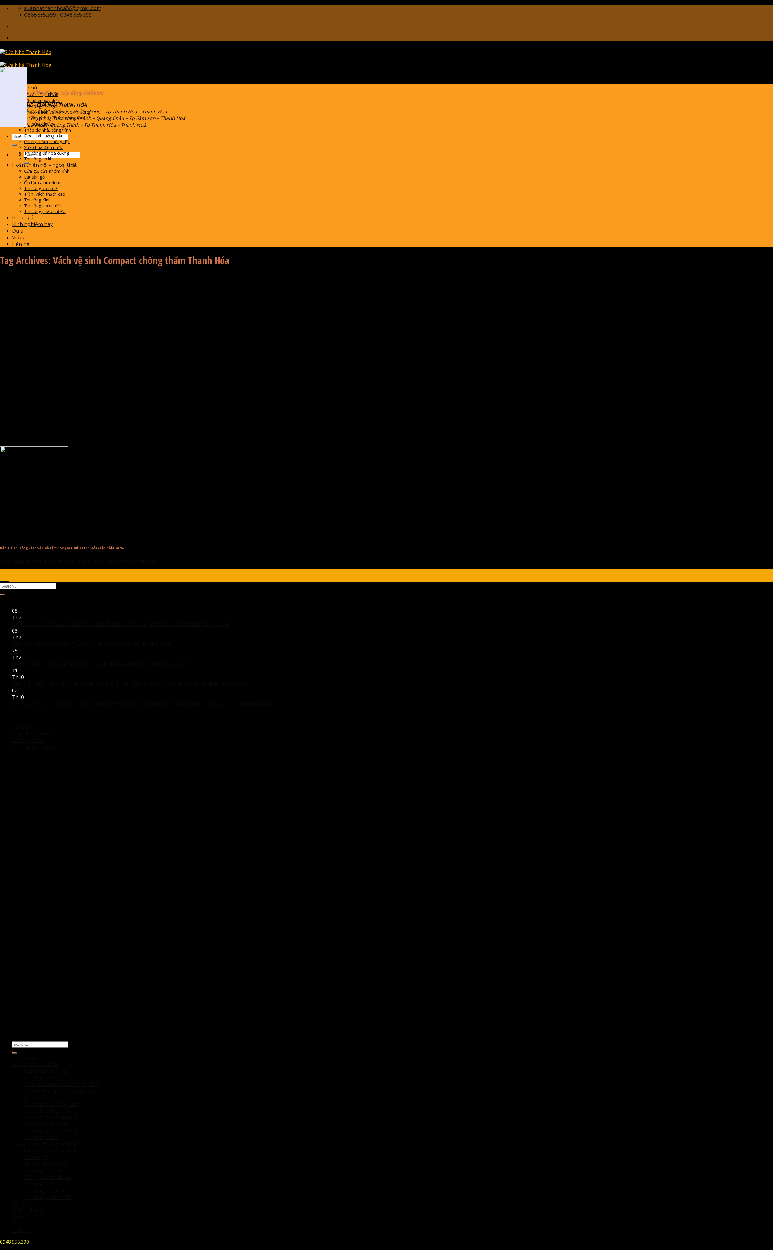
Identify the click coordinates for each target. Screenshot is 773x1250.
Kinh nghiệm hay (32, 224)
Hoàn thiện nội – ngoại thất (44, 165)
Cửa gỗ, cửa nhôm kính (46, 171)
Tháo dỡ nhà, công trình (47, 130)
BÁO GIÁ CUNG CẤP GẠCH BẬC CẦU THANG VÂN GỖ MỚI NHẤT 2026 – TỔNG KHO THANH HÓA (120, 624)
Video (19, 237)
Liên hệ (21, 244)
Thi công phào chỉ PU (45, 211)
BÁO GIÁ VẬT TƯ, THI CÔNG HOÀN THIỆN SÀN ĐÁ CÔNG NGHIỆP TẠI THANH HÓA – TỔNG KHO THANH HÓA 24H (141, 704)
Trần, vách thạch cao (44, 194)
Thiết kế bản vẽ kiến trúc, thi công (57, 112)
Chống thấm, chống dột (47, 141)
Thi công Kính (37, 200)
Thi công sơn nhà (41, 188)
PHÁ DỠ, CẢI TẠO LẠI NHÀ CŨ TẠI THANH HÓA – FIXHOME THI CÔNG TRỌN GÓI (103, 664)
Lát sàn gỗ (34, 177)
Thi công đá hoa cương (46, 153)
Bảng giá (22, 218)
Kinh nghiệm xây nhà (35, 746)
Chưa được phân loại (35, 733)
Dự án (19, 231)
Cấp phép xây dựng (43, 100)
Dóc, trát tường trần (43, 136)
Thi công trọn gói (40, 106)
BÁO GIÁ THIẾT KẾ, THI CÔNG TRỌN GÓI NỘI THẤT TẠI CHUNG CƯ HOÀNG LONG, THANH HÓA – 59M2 (130, 684)
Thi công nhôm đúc (43, 205)
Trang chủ (24, 1058)
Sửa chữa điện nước (43, 147)
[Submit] (14, 145)
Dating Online (27, 740)
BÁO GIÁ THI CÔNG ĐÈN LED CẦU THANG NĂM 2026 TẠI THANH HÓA (91, 644)
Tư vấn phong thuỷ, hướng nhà (54, 118)
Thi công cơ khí (38, 159)
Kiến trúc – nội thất (35, 94)
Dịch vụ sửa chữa (32, 124)
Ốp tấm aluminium (42, 182)
